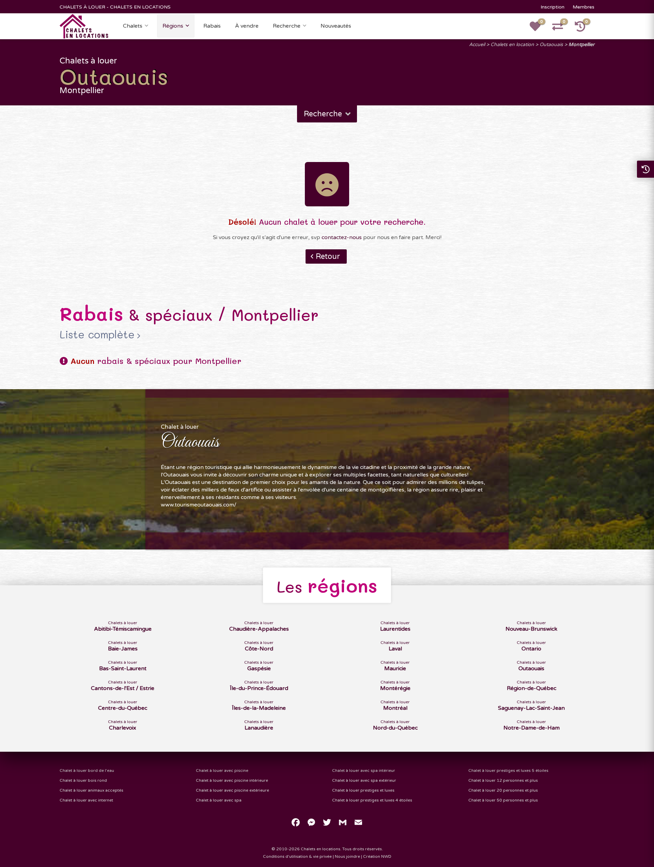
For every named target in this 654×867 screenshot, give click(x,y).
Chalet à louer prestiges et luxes (363, 790)
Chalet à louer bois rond (83, 780)
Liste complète (97, 334)
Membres (583, 7)
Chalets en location (512, 44)
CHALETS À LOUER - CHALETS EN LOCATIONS (115, 7)
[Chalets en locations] (84, 26)
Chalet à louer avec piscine (222, 770)
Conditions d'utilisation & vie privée (297, 856)
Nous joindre (347, 856)
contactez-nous (342, 237)
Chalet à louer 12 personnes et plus (503, 780)
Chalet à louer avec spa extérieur (364, 780)
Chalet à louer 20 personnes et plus (503, 790)
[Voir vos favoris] (538, 28)
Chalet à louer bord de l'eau (87, 770)
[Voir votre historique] (583, 28)
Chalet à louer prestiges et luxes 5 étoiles (508, 770)
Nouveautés (336, 26)
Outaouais (551, 44)
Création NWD (377, 856)
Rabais (212, 26)
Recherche (286, 26)
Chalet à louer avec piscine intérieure (232, 780)
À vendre (247, 26)
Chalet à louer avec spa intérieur (363, 770)
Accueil (477, 44)
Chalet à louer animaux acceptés (91, 790)
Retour (328, 256)
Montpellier (581, 44)
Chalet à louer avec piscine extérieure (232, 790)
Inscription (552, 7)
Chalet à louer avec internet (86, 800)
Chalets (132, 26)
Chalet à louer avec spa (219, 800)
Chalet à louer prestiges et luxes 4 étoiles (372, 800)
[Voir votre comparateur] (561, 28)
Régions (172, 26)
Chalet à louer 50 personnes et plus (503, 800)
